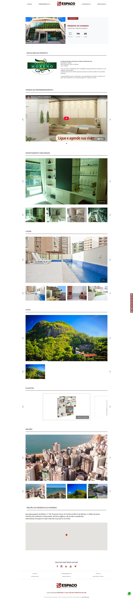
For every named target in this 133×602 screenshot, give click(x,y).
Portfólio (73, 18)
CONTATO (98, 573)
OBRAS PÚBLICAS (101, 4)
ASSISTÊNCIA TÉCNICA (98, 576)
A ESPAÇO (29, 4)
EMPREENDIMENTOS (44, 4)
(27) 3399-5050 (59, 592)
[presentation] (23, 119)
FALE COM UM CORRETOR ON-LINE (75, 592)
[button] (66, 143)
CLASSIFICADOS (86, 4)
